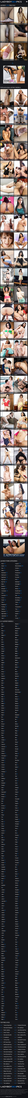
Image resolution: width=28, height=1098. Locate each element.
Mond (17, 673)
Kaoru (3, 944)
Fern (3, 821)
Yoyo (17, 1008)
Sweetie (17, 935)
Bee (3, 696)
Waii (16, 978)
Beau (3, 692)
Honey (3, 876)
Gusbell (3, 867)
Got (2, 858)
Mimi (17, 653)
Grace (3, 860)
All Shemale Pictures (8, 1044)
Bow (2, 728)
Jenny (3, 910)
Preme (17, 860)
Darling (3, 778)
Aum (3, 673)
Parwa (17, 810)
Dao (3, 773)
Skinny (17, 588)
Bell (2, 701)
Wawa (17, 983)
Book (3, 726)
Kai (2, 942)
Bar (2, 685)
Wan (16, 980)
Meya (16, 642)
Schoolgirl (18, 584)
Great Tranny (6, 1032)
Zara (16, 1019)
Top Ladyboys (7, 1083)
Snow (17, 898)
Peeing (17, 575)
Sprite (17, 921)
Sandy (17, 885)
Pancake (17, 798)
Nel (16, 721)
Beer (3, 698)
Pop (16, 853)
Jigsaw (3, 919)
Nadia (17, 685)
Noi (16, 737)
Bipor (3, 714)
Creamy (3, 771)
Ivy (2, 887)
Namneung (18, 692)
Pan (16, 796)
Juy (2, 937)
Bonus (3, 723)
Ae (2, 623)
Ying (16, 1001)
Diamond (3, 792)
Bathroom (4, 575)
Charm (3, 748)
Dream (3, 796)
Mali (2, 1010)
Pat (16, 812)
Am (2, 639)
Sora (16, 914)
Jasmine (4, 901)
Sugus (17, 923)
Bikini (3, 584)
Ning (17, 730)
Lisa (3, 1001)
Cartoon (3, 746)
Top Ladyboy (20, 1042)
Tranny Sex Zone (21, 1032)
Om (16, 780)
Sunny (17, 928)
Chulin (3, 758)
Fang (2, 814)
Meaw (17, 630)
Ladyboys (20, 1037)
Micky (17, 646)
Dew (2, 789)
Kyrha (3, 976)
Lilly (2, 989)
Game (3, 833)
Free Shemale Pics (8, 1054)
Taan (16, 937)
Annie (3, 658)
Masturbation (19, 565)
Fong (2, 828)
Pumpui (17, 862)
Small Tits (18, 593)
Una (16, 969)
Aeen (3, 626)
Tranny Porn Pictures (8, 1056)
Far (2, 817)
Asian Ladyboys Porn (22, 1051)
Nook (16, 751)
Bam (2, 683)
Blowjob (4, 588)
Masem (17, 623)
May (16, 626)
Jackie (3, 889)
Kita (2, 967)
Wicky (17, 987)
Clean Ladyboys (7, 1076)
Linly (2, 998)
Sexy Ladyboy (21, 1054)
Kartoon (3, 951)
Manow (3, 1014)
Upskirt (17, 613)
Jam (2, 894)
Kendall (3, 958)
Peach (17, 819)
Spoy (16, 919)
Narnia (17, 710)
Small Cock (18, 590)
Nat (16, 712)
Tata (17, 948)
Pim (16, 833)
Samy (17, 883)
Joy (2, 928)
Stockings (18, 600)
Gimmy (3, 844)
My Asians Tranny (8, 1049)
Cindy (3, 760)
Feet (3, 602)
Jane (3, 896)
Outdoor (17, 568)
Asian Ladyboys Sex (8, 1078)
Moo (17, 678)
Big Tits (4, 581)
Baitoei (3, 678)
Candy (3, 739)
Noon (17, 753)
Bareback (4, 572)
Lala (2, 980)
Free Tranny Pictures (22, 1071)
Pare (16, 805)
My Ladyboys (6, 1063)
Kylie (2, 973)
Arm (2, 669)
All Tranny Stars (7, 1042)
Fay (2, 819)
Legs (3, 618)
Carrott (3, 744)
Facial (3, 600)
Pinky (17, 837)
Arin (3, 664)
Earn (2, 798)
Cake (3, 737)
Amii (2, 644)
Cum (3, 593)
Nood (16, 746)
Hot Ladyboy (20, 1059)
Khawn (3, 960)
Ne (16, 719)
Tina (16, 958)
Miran (17, 667)
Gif (2, 835)
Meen (17, 633)
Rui (16, 876)
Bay (2, 689)
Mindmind (17, 658)
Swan (17, 933)
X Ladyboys (6, 1037)
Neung (17, 726)
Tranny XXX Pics (21, 1083)
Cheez (3, 751)
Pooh (16, 851)
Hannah (3, 869)
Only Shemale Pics (22, 1056)
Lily (2, 992)
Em (2, 803)
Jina (3, 923)
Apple (3, 662)
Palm (16, 789)
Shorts (17, 586)
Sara (17, 887)
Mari (3, 1019)
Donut (3, 794)
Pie (16, 830)
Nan (16, 694)
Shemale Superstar (8, 1061)
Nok (16, 739)
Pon (16, 844)
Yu (16, 1010)
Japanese (4, 615)
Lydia (3, 1005)
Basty (3, 687)
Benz (3, 710)
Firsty (3, 826)
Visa (16, 976)
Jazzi (3, 905)
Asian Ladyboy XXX (8, 1059)
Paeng (17, 787)
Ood (16, 783)
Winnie (17, 994)
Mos (16, 680)
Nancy (17, 698)
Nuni (16, 762)
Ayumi (3, 676)
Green (3, 862)
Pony (16, 848)
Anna (3, 655)
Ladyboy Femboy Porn (23, 1049)
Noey (16, 735)
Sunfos (17, 926)
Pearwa (17, 821)
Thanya (17, 953)
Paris (17, 808)
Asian (4, 565)
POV (17, 579)
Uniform (17, 611)
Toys (17, 609)
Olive (16, 778)
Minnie (17, 662)
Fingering (4, 604)
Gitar (2, 848)
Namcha (17, 689)
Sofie (16, 905)
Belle (2, 705)
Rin (16, 867)
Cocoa (3, 764)
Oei (16, 769)
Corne (3, 767)
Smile (17, 896)
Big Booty (4, 577)
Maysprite (17, 628)
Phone (17, 826)
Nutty (17, 767)
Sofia (16, 903)
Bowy (3, 730)
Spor (16, 917)
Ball (2, 680)
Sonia (17, 910)
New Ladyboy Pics (22, 1035)
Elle (2, 801)
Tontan (17, 960)
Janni (3, 898)
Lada (2, 978)
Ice (2, 880)
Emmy (3, 808)
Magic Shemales (7, 1071)
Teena (17, 951)
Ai (2, 628)
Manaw (3, 1012)
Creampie (4, 590)
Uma (16, 967)
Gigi (2, 842)
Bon (3, 721)
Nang (16, 701)
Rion (16, 871)
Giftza (3, 839)
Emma (3, 805)
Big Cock (4, 579)
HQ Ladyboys (21, 1027)
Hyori (3, 878)
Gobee (3, 851)
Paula (17, 817)
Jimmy (3, 921)
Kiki (2, 962)
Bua (2, 735)
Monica (17, 676)
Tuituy (17, 964)
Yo (16, 1003)
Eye (2, 810)
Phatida (17, 823)
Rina (16, 869)
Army (3, 671)
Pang (16, 801)
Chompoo (4, 755)
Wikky (17, 989)
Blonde (3, 586)
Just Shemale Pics (22, 1030)
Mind (16, 655)
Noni (16, 744)
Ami (2, 642)
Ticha (17, 955)
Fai (2, 812)
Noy (16, 758)
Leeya (3, 987)
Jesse (3, 912)
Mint (17, 664)
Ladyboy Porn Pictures (9, 1047)
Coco (3, 762)
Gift (2, 837)
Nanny (17, 705)
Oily (16, 776)
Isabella (3, 885)
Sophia (17, 912)
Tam (16, 942)
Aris (2, 667)
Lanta (3, 983)
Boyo (3, 733)
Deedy (3, 785)
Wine (17, 992)
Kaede (3, 939)
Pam (16, 794)
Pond (17, 846)
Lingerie (18, 563)
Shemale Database (8, 1027)
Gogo (3, 855)
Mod (16, 671)
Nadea (17, 683)
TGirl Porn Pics (21, 1063)
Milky (16, 651)
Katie (3, 955)
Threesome (18, 606)
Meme (17, 639)
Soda (17, 901)
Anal (3, 563)
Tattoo (17, 602)
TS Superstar (21, 1061)
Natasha (17, 714)
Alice (3, 630)
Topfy (17, 962)
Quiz (17, 864)
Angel (3, 651)
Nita (16, 733)
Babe (3, 570)
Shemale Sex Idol (7, 1080)
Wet (16, 615)
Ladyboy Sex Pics (8, 1096)
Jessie (3, 914)
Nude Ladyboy (7, 1030)
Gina (2, 846)
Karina (3, 946)
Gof (2, 853)
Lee (2, 985)
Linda (3, 996)
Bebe (3, 694)
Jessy (3, 917)
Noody (17, 748)
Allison (3, 635)
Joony (3, 926)
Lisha (3, 1003)
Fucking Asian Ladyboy (9, 1068)
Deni (2, 787)
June (3, 935)
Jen (2, 908)
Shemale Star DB (7, 1035)
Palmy (17, 792)
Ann (2, 653)
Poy (16, 855)
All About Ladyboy (22, 1076)
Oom (16, 785)
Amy (3, 648)
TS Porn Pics (6, 1039)
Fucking (4, 606)
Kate (2, 953)
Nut (16, 764)
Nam (17, 687)
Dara (2, 776)
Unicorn (17, 971)
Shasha (17, 894)
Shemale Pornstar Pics (23, 1039)
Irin (2, 883)
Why (16, 985)
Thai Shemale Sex (22, 1047)
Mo (16, 669)
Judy (2, 933)
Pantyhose (18, 572)
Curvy (3, 597)
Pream (17, 858)
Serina (17, 892)
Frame (3, 830)
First (3, 823)
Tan (16, 944)
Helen (3, 871)
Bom (2, 719)
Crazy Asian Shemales (23, 1068)
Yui (16, 1012)
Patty (17, 814)
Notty (16, 755)
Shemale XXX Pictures (9, 1073)
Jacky (3, 892)
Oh (16, 771)
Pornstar (17, 577)
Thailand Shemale (22, 1025)
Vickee (17, 973)
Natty (17, 717)
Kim (2, 964)
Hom (2, 873)
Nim (16, 728)
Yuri (16, 1017)
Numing (17, 760)
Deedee (3, 783)
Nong (16, 742)
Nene (16, 723)
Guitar (3, 864)
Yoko (17, 1005)
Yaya (16, 998)
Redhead (18, 581)
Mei (16, 637)
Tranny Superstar (7, 1025)
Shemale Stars (21, 1080)
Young (17, 618)
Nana (17, 696)
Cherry (3, 753)
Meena (17, 635)
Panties (17, 570)
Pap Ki (17, 803)
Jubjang (3, 930)
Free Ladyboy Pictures (9, 1066)
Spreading (18, 597)
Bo (2, 717)
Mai (2, 1008)
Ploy (16, 839)
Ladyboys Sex (21, 1066)
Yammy (17, 996)
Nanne (17, 703)
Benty (3, 708)
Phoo (16, 828)
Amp (2, 646)
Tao (16, 946)
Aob (2, 660)
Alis (2, 633)
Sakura (17, 878)
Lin (2, 994)
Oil (16, 773)
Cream (3, 769)
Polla (16, 842)
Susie (16, 930)
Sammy (17, 880)
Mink (16, 660)
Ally (2, 637)
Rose (17, 873)
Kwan (3, 971)
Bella (3, 703)
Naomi (17, 708)
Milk (16, 648)
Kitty (3, 969)
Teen (17, 604)
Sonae (17, 908)
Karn (3, 948)
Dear (2, 780)
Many (3, 1017)
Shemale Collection (22, 1078)
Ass (3, 568)
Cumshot (4, 595)
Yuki (16, 1014)
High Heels (4, 613)
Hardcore (4, 611)
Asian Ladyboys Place (22, 1044)
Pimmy (17, 835)
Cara (2, 742)
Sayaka (17, 889)
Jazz (3, 903)
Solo (17, 595)
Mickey (17, 644)
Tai (16, 939)
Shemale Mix (21, 1073)
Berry (3, 712)
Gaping (4, 609)
